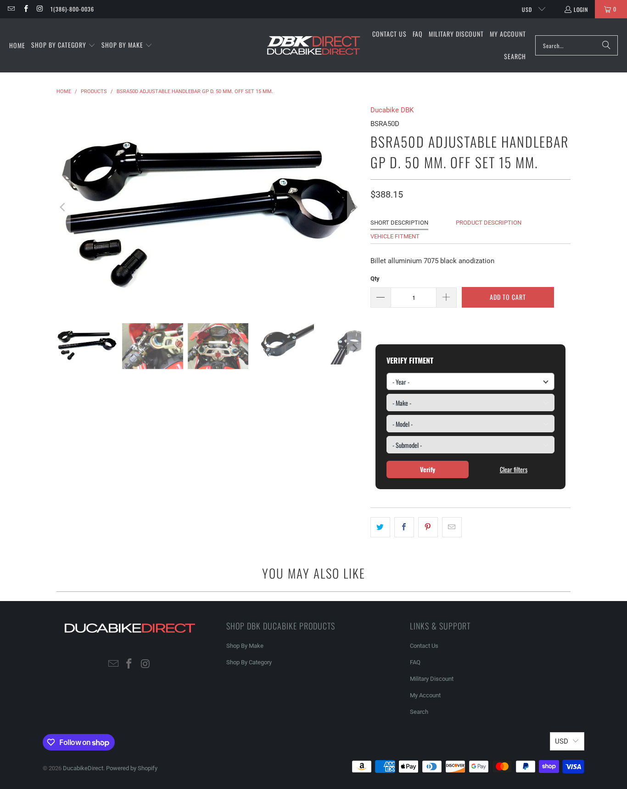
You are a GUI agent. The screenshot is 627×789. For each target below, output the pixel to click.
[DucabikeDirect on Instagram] (40, 9)
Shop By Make (244, 645)
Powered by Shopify (131, 768)
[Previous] (63, 207)
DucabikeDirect (83, 768)
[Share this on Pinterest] (428, 527)
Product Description (488, 222)
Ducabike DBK (392, 110)
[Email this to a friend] (452, 527)
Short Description (399, 222)
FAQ (415, 662)
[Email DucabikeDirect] (11, 9)
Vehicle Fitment (395, 236)
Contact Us (424, 645)
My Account (425, 695)
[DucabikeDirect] (313, 45)
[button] (63, 45)
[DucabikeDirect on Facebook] (25, 9)
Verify (427, 469)
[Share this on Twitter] (380, 527)
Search (419, 711)
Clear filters (513, 469)
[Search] (606, 45)
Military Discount (431, 678)
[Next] (354, 207)
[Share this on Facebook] (404, 527)
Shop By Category (249, 662)
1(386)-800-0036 (72, 9)
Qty (375, 278)
